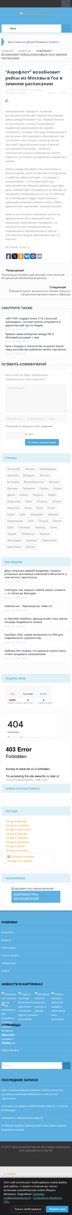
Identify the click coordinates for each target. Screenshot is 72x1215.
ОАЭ (30, 520)
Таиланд (40, 527)
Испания (42, 501)
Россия (57, 520)
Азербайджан (48, 468)
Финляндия (14, 540)
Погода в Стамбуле (17, 825)
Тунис (53, 527)
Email (64, 92)
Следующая (57, 287)
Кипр (39, 507)
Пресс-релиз (8, 947)
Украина (44, 533)
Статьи (5, 970)
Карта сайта (8, 1035)
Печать (52, 92)
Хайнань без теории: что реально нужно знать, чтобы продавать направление (35, 652)
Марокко (53, 514)
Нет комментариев (15, 92)
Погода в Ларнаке (16, 838)
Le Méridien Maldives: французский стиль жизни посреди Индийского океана (35, 620)
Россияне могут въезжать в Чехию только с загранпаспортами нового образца (40, 292)
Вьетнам (12, 488)
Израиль (38, 494)
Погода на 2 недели (19, 861)
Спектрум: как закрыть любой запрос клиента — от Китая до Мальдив (34, 591)
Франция (31, 540)
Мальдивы (36, 514)
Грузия (57, 488)
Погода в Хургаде (16, 833)
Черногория (49, 540)
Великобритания (34, 481)
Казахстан (13, 507)
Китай (50, 507)
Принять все (57, 1209)
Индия (52, 494)
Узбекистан (28, 533)
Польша (43, 520)
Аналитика (7, 932)
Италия (56, 501)
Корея (11, 514)
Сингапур (24, 527)
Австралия (13, 468)
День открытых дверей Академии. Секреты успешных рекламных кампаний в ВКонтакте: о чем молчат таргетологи (35, 574)
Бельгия (44, 475)
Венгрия (54, 481)
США (10, 527)
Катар (28, 507)
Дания (11, 494)
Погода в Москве (16, 821)
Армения (12, 475)
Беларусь (29, 475)
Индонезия (14, 501)
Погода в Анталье (16, 850)
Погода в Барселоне (18, 829)
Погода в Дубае (15, 846)
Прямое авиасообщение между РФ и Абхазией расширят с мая (29, 335)
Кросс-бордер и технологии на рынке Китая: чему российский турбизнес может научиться (35, 347)
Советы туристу (10, 955)
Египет (24, 494)
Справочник (8, 963)
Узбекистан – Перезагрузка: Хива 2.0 (28, 606)
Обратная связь (10, 1050)
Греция (44, 488)
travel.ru (24, 247)
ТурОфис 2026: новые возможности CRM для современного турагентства (33, 636)
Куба (22, 514)
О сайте (5, 1042)
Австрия (30, 468)
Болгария (13, 481)
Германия (29, 488)
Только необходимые (27, 1209)
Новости (38, 89)
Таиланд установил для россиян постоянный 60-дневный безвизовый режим (32, 276)
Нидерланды (15, 520)
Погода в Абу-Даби (17, 842)
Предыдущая (15, 270)
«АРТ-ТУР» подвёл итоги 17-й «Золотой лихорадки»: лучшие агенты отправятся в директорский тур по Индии (33, 322)
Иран (29, 501)
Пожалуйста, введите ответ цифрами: (29, 426)
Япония (30, 546)
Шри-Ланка (14, 546)
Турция (11, 533)
